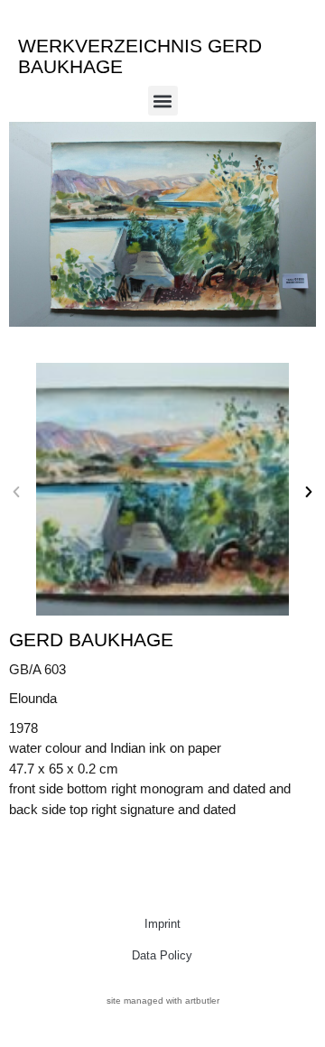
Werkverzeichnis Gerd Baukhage (140, 56)
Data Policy (162, 955)
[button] (163, 101)
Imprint (162, 924)
